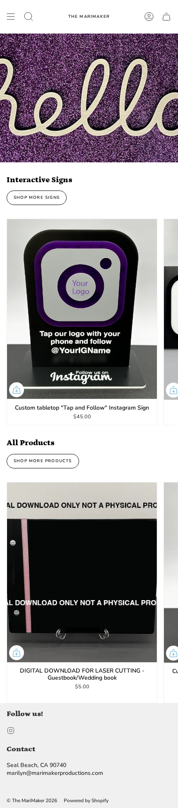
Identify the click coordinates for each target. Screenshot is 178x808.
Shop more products (43, 461)
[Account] (149, 16)
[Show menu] (11, 16)
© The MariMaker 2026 (32, 800)
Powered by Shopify (86, 800)
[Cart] (166, 16)
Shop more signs (37, 197)
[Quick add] (16, 389)
